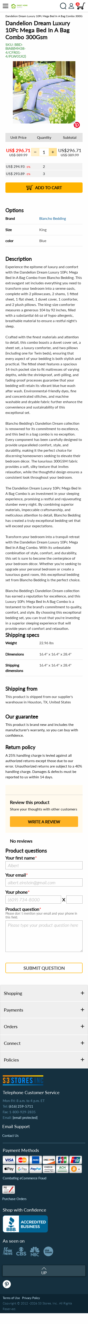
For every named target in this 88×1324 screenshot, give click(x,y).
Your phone (16, 892)
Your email (15, 875)
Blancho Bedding (52, 218)
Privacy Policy (31, 1298)
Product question (22, 909)
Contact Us (10, 1135)
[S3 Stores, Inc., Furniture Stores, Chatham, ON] (25, 1223)
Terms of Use (11, 1298)
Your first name (20, 858)
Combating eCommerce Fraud (24, 1178)
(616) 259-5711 (21, 1106)
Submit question (44, 968)
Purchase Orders (14, 1199)
